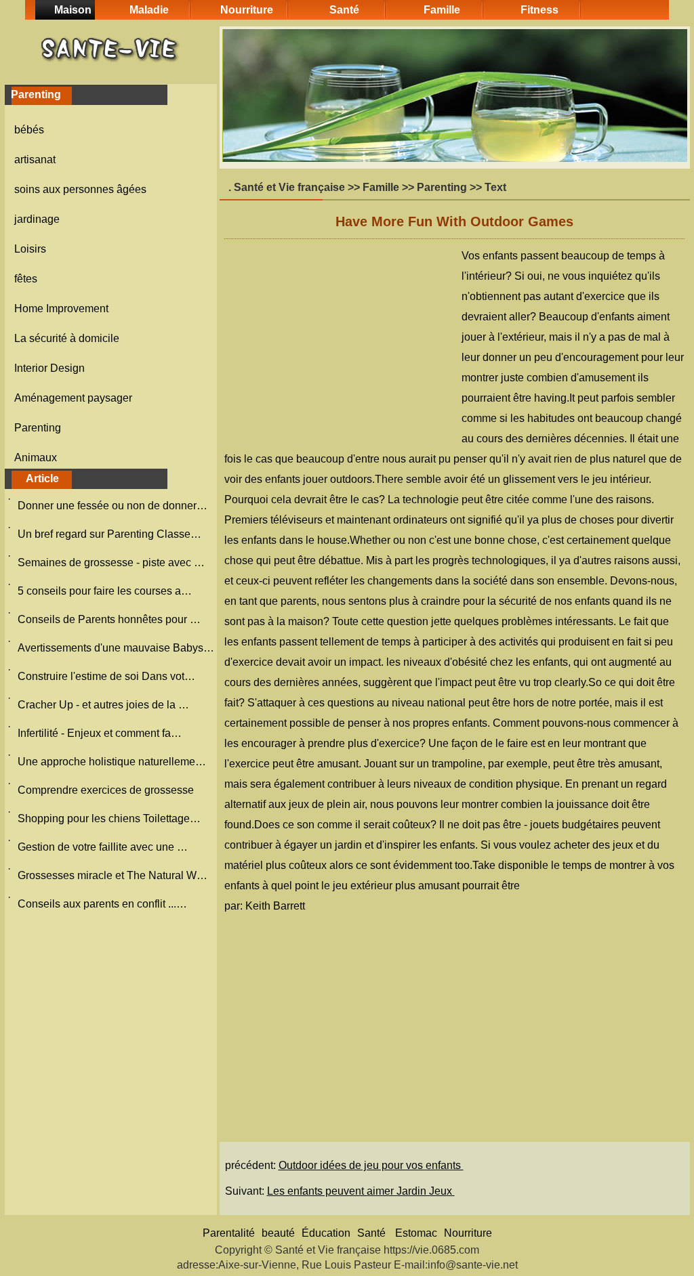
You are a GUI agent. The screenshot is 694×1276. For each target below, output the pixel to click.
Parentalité (229, 1233)
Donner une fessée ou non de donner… (112, 505)
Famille (442, 10)
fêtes (25, 278)
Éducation (326, 1233)
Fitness (539, 10)
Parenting (37, 427)
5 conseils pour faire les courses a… (105, 591)
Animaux (35, 457)
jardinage (37, 219)
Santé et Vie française (289, 187)
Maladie (149, 10)
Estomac (416, 1233)
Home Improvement (61, 308)
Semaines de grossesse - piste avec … (111, 562)
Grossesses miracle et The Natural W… (112, 875)
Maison (72, 10)
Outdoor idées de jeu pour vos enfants (371, 1165)
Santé (344, 10)
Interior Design (49, 368)
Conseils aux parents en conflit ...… (102, 904)
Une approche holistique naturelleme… (112, 761)
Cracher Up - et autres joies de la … (103, 704)
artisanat (35, 159)
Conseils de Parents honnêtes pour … (109, 619)
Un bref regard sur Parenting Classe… (109, 534)
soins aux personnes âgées (80, 189)
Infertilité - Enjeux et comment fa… (100, 733)
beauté (278, 1233)
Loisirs (30, 249)
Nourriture (246, 10)
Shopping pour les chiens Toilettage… (109, 818)
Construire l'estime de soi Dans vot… (106, 676)
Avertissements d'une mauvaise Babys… (116, 648)
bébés (29, 129)
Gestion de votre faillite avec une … (103, 847)
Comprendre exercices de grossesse (107, 790)
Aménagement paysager (73, 398)
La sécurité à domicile (66, 338)
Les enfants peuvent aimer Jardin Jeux (361, 1191)
